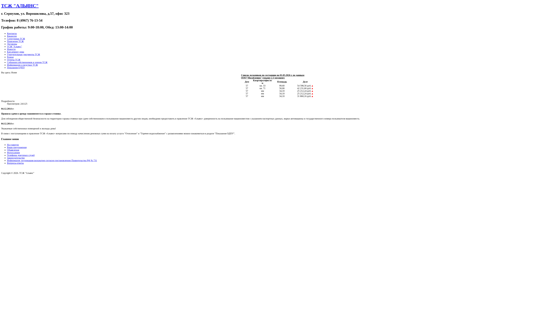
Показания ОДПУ (16, 67)
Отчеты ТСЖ (13, 59)
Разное (10, 57)
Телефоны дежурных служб (21, 155)
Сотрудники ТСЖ (16, 38)
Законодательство (16, 158)
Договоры (12, 44)
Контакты (12, 33)
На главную (13, 145)
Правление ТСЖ (15, 41)
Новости (11, 49)
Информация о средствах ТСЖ (22, 65)
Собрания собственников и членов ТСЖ (27, 62)
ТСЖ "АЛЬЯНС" (20, 5)
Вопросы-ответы (15, 163)
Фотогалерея (13, 152)
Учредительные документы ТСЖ (23, 54)
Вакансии (12, 36)
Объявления (13, 150)
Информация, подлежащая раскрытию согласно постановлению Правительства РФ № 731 (52, 160)
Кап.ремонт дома (15, 52)
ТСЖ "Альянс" (14, 46)
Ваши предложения (17, 147)
